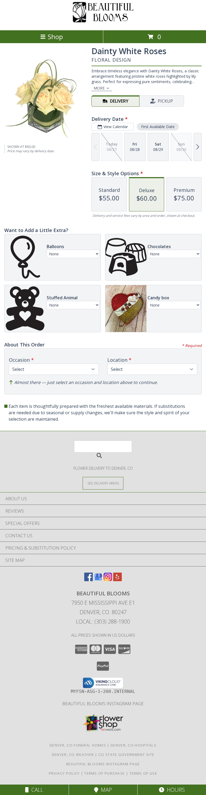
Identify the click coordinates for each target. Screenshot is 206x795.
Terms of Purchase (104, 773)
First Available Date (158, 126)
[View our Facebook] (88, 579)
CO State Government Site (126, 754)
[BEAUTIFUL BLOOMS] (103, 22)
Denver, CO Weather (73, 754)
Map (105, 789)
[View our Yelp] (117, 579)
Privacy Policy (64, 773)
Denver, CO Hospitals (133, 745)
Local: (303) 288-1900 (103, 621)
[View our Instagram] (108, 579)
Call (36, 789)
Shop (55, 36)
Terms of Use (143, 773)
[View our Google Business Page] (98, 579)
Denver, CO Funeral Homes (78, 745)
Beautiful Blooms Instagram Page (103, 703)
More (99, 88)
